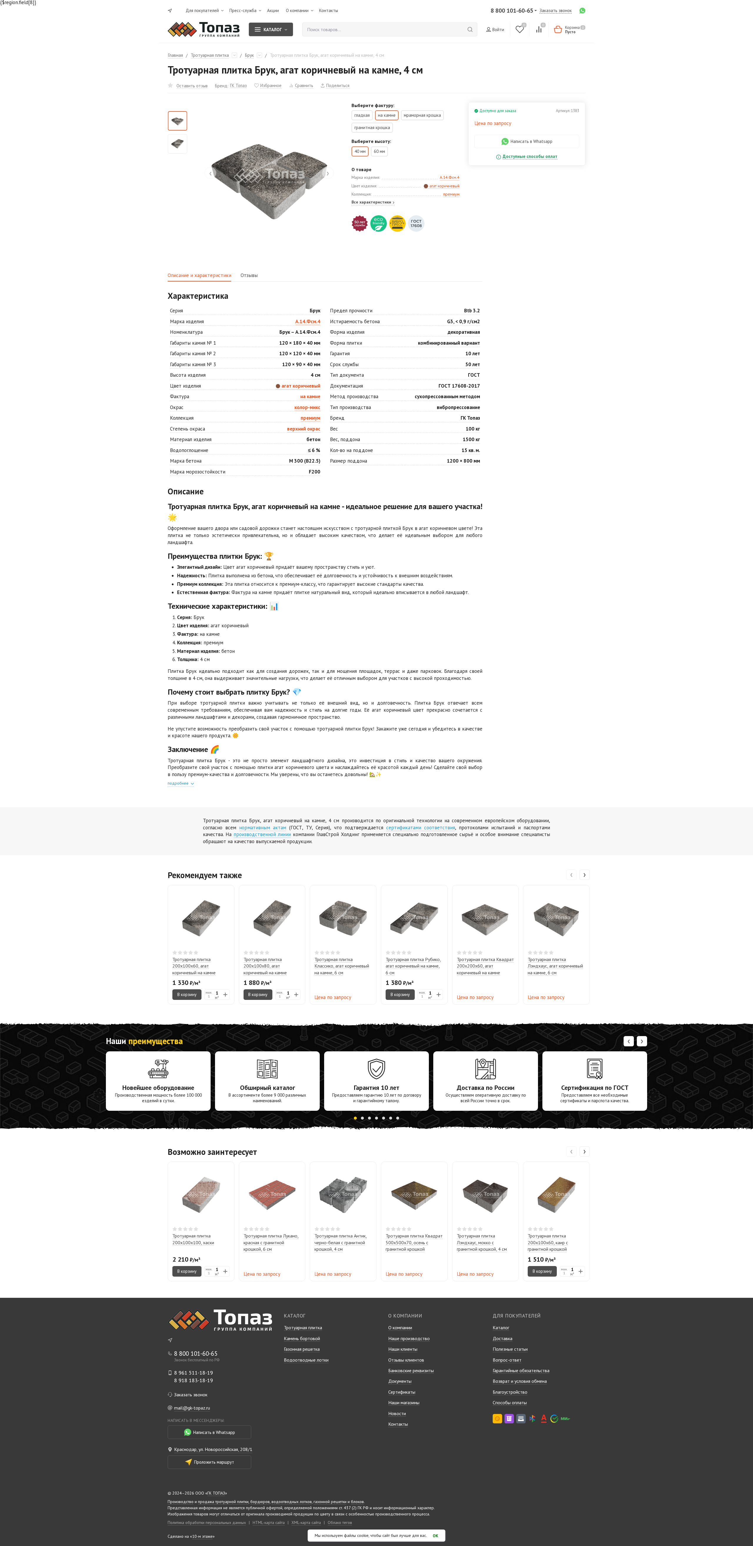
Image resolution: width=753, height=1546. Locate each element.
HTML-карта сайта (269, 1522)
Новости (397, 1413)
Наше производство (409, 1338)
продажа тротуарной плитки (223, 1501)
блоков (357, 1501)
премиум (451, 194)
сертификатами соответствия (420, 827)
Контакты (398, 1424)
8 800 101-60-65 (512, 10)
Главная (175, 55)
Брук (249, 55)
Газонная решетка (302, 1349)
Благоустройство (510, 1392)
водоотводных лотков (291, 1501)
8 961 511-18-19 (193, 1372)
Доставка (502, 1338)
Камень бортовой (302, 1338)
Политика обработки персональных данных (207, 1522)
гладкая (362, 115)
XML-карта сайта (306, 1522)
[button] (355, 1118)
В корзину (186, 994)
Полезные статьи (510, 1349)
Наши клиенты (402, 1349)
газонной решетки (330, 1501)
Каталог (501, 1327)
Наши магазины (403, 1402)
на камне (310, 396)
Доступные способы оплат (530, 156)
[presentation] (210, 173)
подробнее (179, 783)
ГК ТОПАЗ (216, 1493)
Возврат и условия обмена (520, 1381)
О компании (400, 1327)
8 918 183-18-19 (193, 1380)
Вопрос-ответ (507, 1360)
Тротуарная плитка (210, 55)
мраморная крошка (422, 115)
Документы (400, 1381)
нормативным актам (262, 827)
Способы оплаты (510, 1402)
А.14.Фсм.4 (449, 177)
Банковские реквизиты (411, 1370)
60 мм (379, 151)
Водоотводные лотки (306, 1360)
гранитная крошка (372, 127)
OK (435, 1536)
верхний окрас (303, 429)
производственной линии (262, 834)
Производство (181, 1501)
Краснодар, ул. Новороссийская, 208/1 (213, 1449)
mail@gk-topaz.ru (192, 1408)
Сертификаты (401, 1392)
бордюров (260, 1501)
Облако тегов (340, 1522)
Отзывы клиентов (406, 1360)
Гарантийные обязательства (521, 1370)
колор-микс (307, 407)
